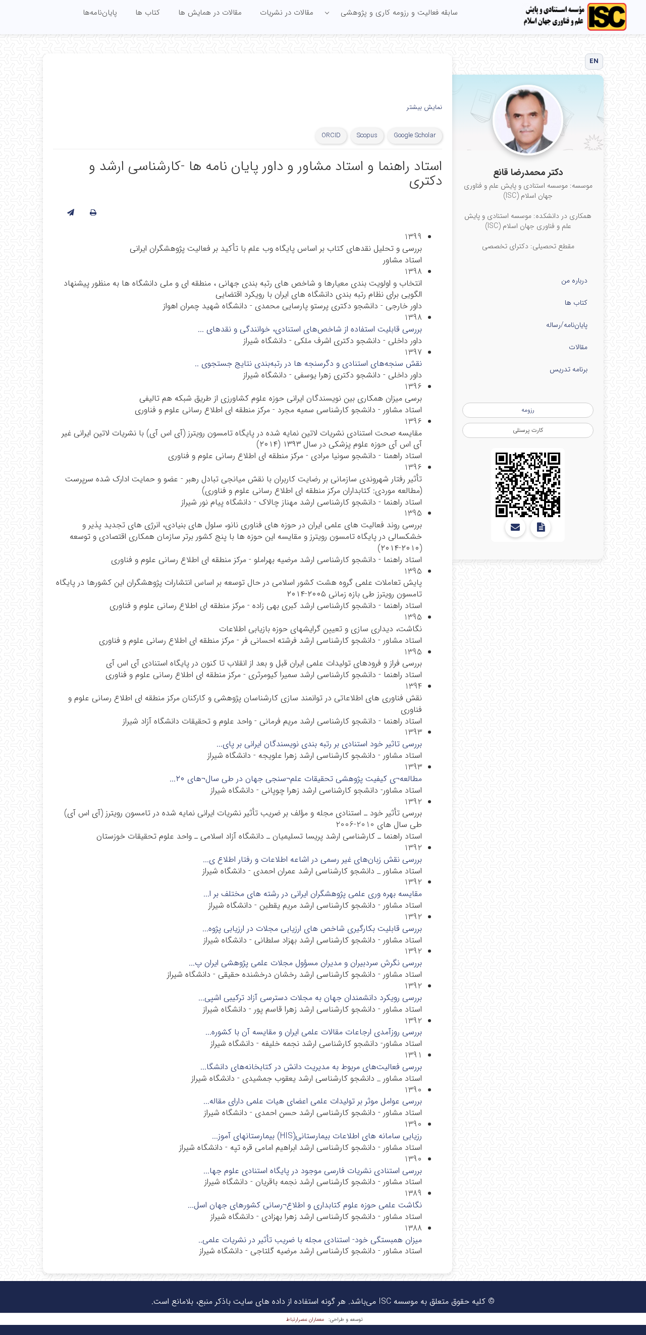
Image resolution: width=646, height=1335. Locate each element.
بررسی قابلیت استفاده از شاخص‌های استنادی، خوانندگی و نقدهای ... (310, 329)
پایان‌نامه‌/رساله (566, 324)
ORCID (331, 135)
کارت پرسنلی (528, 430)
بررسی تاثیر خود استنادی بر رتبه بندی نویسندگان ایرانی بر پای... (319, 744)
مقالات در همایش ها (210, 13)
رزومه (527, 410)
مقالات (578, 347)
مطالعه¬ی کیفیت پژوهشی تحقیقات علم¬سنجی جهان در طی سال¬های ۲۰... (296, 778)
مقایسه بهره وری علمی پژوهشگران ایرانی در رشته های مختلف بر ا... (312, 893)
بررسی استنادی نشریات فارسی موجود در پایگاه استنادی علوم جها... (312, 1170)
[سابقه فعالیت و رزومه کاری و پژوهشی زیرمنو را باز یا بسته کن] (327, 13)
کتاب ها (147, 13)
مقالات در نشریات (286, 13)
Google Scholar (415, 135)
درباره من (574, 280)
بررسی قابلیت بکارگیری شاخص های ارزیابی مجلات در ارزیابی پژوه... (312, 928)
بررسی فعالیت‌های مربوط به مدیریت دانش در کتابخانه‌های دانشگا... (311, 1067)
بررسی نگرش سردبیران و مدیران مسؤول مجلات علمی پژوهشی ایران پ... (305, 963)
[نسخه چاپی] (93, 212)
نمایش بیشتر (424, 108)
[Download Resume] (540, 527)
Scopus (367, 135)
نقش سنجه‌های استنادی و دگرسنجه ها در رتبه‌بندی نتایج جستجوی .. (308, 363)
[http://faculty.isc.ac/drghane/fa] (528, 485)
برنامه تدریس (568, 369)
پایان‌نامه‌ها (100, 13)
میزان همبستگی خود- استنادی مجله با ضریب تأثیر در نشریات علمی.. (310, 1240)
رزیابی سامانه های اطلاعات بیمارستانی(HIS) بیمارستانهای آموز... (317, 1136)
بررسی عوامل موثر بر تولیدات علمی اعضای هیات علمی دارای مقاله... (312, 1101)
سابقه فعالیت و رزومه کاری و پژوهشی (399, 13)
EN (594, 61)
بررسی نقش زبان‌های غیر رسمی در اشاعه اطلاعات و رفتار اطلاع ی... (312, 859)
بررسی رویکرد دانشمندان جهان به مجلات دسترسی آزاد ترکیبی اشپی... (310, 997)
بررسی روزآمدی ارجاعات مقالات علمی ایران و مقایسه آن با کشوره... (313, 1032)
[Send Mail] (515, 527)
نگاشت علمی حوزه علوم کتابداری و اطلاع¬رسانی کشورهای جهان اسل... (305, 1205)
